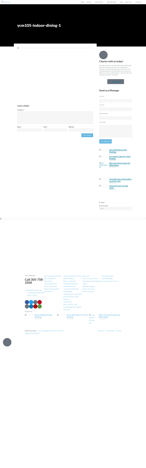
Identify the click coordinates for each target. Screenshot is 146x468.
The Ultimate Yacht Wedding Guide (92, 282)
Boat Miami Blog (107, 278)
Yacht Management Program (72, 307)
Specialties (66, 276)
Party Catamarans (49, 278)
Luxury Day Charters (50, 286)
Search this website (103, 206)
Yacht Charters (49, 276)
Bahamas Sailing (68, 278)
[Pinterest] (40, 302)
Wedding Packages (89, 286)
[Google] (27, 306)
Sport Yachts (48, 281)
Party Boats (57, 276)
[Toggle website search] (144, 2)
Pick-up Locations (88, 291)
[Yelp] (35, 306)
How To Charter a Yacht (90, 278)
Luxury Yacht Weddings (70, 289)
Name (19, 127)
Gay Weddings (67, 291)
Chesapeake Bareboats (70, 284)
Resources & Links (88, 289)
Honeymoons (67, 302)
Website (71, 127)
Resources (86, 276)
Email (45, 127)
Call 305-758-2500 (34, 281)
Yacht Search (48, 291)
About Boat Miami (107, 276)
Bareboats (47, 289)
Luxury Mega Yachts (50, 284)
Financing (66, 310)
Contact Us (114, 281)
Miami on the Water (69, 281)
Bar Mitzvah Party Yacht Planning (70, 298)
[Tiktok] (35, 302)
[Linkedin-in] (31, 306)
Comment (21, 110)
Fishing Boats (55, 289)
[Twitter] (31, 302)
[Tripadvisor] (40, 306)
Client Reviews (106, 281)
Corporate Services (69, 286)
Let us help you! (30, 275)
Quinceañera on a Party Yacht (72, 294)
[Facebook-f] (27, 302)
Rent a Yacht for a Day (70, 304)
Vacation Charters (76, 276)
